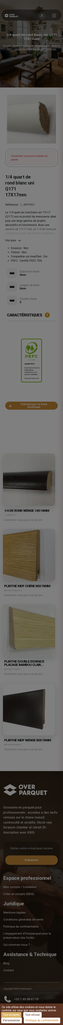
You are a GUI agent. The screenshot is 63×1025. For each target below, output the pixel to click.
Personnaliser (11, 1020)
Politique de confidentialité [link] (42, 1020)
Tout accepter (11, 1014)
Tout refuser (32, 1014)
